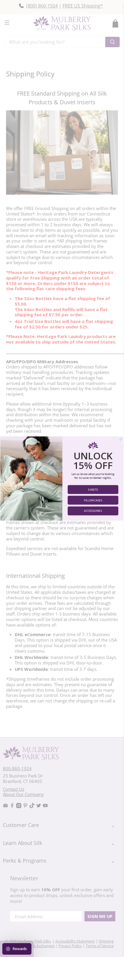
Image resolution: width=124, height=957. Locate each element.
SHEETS (93, 489)
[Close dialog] (121, 439)
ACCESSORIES (93, 511)
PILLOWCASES (93, 500)
